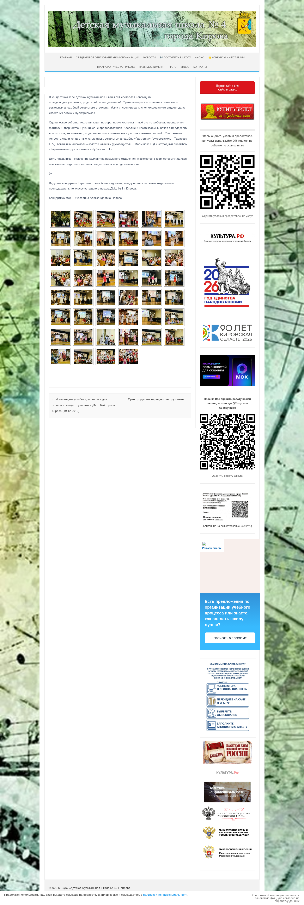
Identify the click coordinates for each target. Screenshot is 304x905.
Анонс (199, 57)
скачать (246, 525)
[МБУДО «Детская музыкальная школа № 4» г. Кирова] (152, 45)
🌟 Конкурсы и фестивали (226, 57)
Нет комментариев (170, 94)
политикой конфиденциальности (165, 894)
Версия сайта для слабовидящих (227, 87)
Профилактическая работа (116, 66)
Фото (173, 66)
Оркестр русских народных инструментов (158, 399)
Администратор (64, 89)
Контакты (200, 66)
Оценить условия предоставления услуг (227, 215)
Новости (149, 57)
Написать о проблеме (230, 638)
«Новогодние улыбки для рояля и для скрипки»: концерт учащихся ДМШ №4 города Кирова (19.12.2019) (84, 405)
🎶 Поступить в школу (175, 57)
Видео (185, 66)
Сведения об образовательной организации (107, 57)
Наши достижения (152, 66)
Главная (66, 57)
